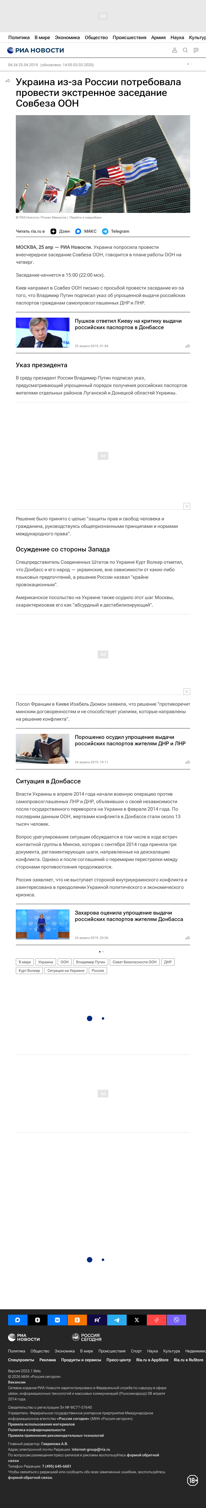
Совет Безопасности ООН (135, 962)
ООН (65, 962)
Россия (98, 970)
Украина (45, 962)
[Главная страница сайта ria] (35, 50)
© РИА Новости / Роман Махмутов (41, 217)
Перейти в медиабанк (85, 217)
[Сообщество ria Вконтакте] (57, 1320)
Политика (16, 1351)
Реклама (47, 1359)
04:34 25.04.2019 (23, 65)
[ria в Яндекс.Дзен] (37, 1320)
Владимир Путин (90, 962)
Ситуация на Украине (65, 970)
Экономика (65, 1351)
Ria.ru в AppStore (152, 1359)
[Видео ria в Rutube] (97, 1320)
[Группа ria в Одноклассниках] (77, 1320)
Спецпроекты (21, 1359)
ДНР (168, 962)
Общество (40, 1351)
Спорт (136, 1351)
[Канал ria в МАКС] (17, 1320)
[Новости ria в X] (136, 1320)
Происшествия (112, 1351)
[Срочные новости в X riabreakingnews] (156, 1320)
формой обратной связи (30, 1477)
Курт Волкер (29, 970)
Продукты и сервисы (81, 1359)
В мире (25, 962)
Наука (152, 1351)
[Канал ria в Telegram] (117, 1320)
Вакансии (16, 1382)
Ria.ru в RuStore (188, 1359)
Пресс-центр (118, 1359)
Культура (171, 1351)
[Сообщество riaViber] (176, 1320)
